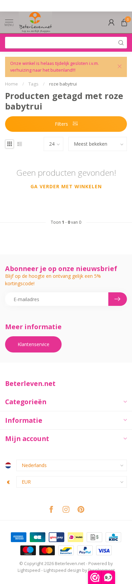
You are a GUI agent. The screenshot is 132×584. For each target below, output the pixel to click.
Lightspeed (29, 570)
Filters (62, 124)
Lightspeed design (62, 570)
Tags (33, 84)
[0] (124, 22)
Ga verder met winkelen (66, 186)
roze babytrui (63, 84)
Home (11, 84)
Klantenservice (33, 344)
